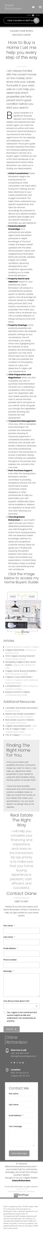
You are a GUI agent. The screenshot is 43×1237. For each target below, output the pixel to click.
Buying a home (12, 710)
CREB (34, 725)
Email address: (10, 948)
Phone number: (10, 960)
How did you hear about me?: (16, 1001)
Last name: (8, 937)
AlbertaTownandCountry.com (20, 1166)
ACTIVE (29, 15)
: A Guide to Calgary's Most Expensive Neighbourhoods (21, 680)
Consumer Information (16, 723)
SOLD (38, 15)
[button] (11, 1062)
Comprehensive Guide (16, 695)
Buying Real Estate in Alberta (19, 717)
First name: (8, 925)
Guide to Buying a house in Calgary (22, 647)
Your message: (15, 1126)
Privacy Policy (21, 1189)
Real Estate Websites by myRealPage (21, 1191)
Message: (7, 971)
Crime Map (26, 735)
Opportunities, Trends (15, 659)
